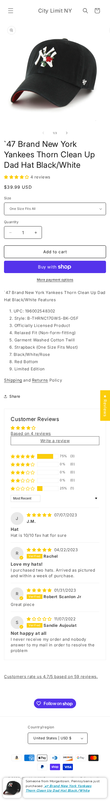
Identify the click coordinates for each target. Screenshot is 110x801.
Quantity (11, 222)
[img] (40, 514)
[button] (11, 11)
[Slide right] (67, 133)
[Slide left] (43, 133)
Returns (40, 380)
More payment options (55, 280)
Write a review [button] (55, 440)
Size (7, 198)
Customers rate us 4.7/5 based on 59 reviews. (51, 676)
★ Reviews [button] (105, 405)
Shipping (13, 380)
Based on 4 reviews (31, 433)
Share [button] (14, 396)
